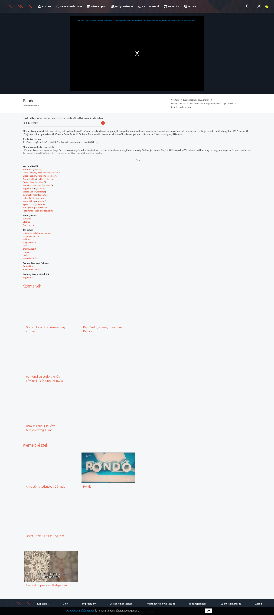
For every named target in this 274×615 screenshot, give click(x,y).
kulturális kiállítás (30, 258)
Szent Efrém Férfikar (32, 269)
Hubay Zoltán (29, 198)
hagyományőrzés (31, 236)
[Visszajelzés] (247, 118)
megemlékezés (30, 242)
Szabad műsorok (71, 6)
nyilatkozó (40, 182)
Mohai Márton (29, 201)
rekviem (26, 252)
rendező (37, 169)
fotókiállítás (28, 266)
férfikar (26, 246)
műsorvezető (53, 173)
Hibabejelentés (197, 604)
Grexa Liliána (28, 182)
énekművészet (29, 249)
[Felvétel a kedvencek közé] (219, 118)
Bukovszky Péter (30, 195)
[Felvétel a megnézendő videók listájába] (225, 118)
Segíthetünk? (150, 6)
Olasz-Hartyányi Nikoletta (34, 173)
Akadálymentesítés (121, 604)
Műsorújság (99, 6)
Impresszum (89, 604)
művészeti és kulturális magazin (37, 233)
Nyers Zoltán (29, 204)
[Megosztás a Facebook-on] (242, 118)
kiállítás (26, 239)
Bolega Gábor (29, 192)
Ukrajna (26, 222)
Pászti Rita (28, 169)
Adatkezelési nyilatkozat (161, 604)
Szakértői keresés (231, 604)
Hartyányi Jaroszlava (32, 185)
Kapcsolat (43, 604)
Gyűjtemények (124, 6)
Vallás (192, 6)
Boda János (28, 207)
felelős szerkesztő (45, 179)
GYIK (65, 604)
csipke (26, 255)
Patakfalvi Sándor (31, 211)
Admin (259, 604)
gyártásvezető (41, 207)
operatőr (41, 192)
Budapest (27, 219)
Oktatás (173, 6)
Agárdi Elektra (29, 179)
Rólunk (47, 6)
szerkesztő (52, 176)
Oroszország (29, 225)
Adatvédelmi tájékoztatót (80, 610)
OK (209, 610)
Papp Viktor (28, 188)
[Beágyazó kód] (236, 118)
